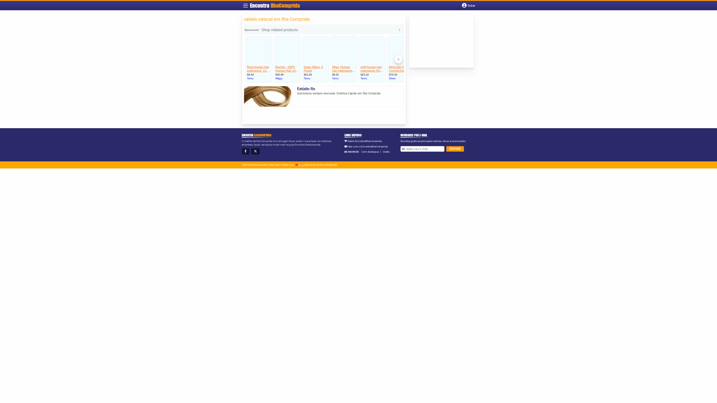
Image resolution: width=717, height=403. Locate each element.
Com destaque (370, 151)
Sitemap (274, 164)
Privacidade (260, 164)
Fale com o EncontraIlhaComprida (367, 146)
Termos (246, 164)
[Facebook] (245, 151)
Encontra (275, 5)
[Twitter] (255, 151)
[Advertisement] (439, 41)
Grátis (386, 151)
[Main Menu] (245, 5)
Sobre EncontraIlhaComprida (364, 141)
